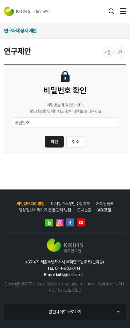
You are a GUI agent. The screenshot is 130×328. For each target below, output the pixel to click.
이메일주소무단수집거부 (70, 203)
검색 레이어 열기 (111, 11)
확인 (54, 141)
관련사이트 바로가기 (65, 311)
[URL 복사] (119, 52)
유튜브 (81, 222)
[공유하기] (108, 52)
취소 (75, 141)
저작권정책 (105, 203)
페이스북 (70, 222)
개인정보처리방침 (30, 203)
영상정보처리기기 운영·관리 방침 (45, 209)
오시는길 (84, 209)
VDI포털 (104, 209)
